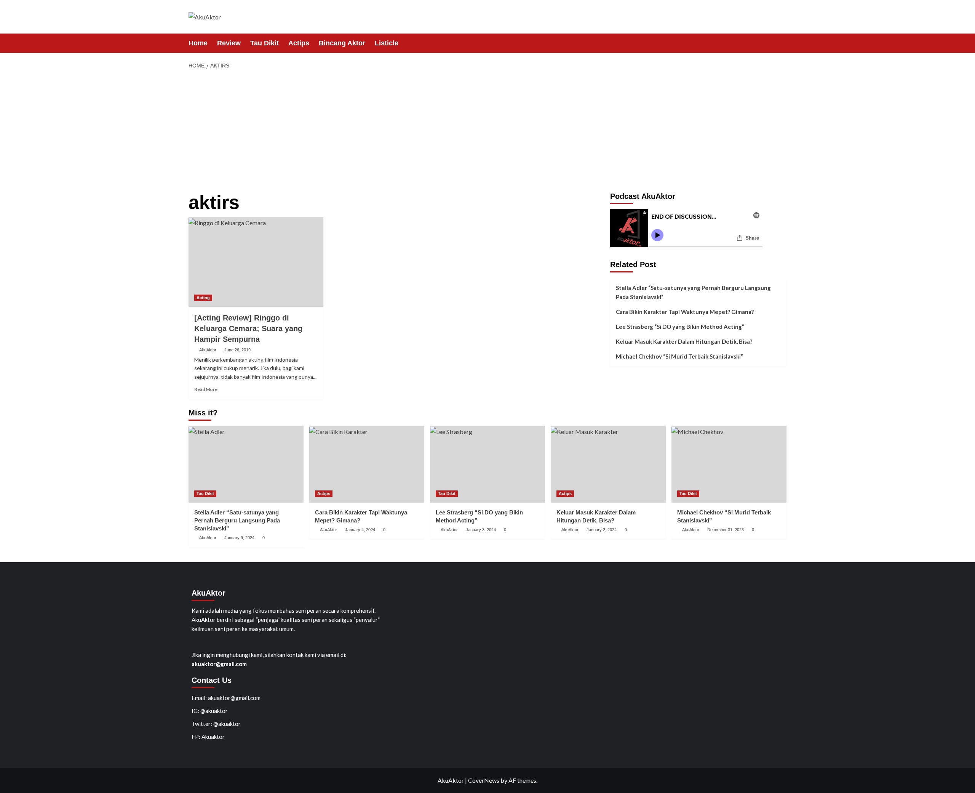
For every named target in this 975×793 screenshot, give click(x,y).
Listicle (386, 43)
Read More (205, 389)
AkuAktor (207, 350)
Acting (203, 297)
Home (198, 43)
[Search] (781, 43)
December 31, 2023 (725, 529)
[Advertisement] (487, 131)
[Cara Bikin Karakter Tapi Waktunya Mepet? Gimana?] (366, 464)
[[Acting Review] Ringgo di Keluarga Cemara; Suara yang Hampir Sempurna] (256, 262)
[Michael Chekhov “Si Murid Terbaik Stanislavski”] (728, 464)
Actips (298, 43)
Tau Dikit (264, 43)
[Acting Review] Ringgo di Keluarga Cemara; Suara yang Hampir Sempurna (248, 328)
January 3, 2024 (481, 529)
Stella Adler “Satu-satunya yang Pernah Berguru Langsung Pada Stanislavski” (693, 292)
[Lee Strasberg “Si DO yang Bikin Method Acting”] (487, 464)
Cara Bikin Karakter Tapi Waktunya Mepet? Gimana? (685, 311)
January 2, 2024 (602, 529)
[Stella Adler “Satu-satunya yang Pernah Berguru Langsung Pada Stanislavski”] (246, 464)
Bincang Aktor (342, 43)
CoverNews (483, 780)
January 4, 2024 (360, 529)
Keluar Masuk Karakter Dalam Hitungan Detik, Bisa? (684, 341)
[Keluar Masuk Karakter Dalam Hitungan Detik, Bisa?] (608, 464)
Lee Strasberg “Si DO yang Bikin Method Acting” (680, 326)
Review (229, 43)
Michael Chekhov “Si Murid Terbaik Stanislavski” (679, 356)
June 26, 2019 (237, 350)
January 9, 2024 (239, 537)
